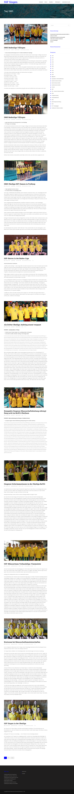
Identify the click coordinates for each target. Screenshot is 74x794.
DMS (18, 49)
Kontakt (23, 773)
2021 (53, 68)
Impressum (24, 771)
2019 (18, 186)
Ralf (13, 49)
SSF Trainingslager (55, 105)
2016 (20, 644)
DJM (52, 89)
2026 (53, 74)
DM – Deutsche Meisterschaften (58, 91)
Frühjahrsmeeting (55, 95)
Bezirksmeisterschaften (56, 85)
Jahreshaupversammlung (56, 101)
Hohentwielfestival (55, 97)
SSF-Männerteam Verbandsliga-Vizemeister (22, 564)
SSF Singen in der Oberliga (15, 723)
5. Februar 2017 (7, 486)
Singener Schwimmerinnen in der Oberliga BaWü (24, 484)
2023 (17, 49)
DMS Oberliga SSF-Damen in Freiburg (19, 184)
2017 (21, 486)
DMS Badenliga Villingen (14, 47)
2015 (53, 55)
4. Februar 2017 (7, 566)
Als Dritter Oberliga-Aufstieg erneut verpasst (22, 325)
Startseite (41, 2)
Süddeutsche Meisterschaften (57, 108)
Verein (46, 2)
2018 (18, 326)
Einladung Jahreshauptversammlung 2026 (57, 37)
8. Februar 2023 (7, 49)
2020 (18, 119)
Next (12, 757)
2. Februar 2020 (7, 119)
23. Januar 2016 (7, 644)
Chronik (53, 87)
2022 (53, 70)
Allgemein (53, 76)
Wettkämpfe (57, 2)
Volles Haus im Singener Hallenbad (56, 38)
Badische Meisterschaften (56, 80)
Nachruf (51, 41)
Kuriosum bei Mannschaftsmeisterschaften (22, 642)
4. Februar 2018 (7, 326)
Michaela (13, 119)
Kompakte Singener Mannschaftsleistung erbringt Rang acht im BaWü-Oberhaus (25, 412)
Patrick (13, 326)
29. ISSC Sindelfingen (54, 40)
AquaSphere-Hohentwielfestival (57, 78)
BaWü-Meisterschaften (56, 82)
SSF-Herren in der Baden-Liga (16, 258)
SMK (52, 103)
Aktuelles (51, 2)
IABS (53, 99)
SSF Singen (10, 2)
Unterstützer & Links (66, 2)
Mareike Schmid (14, 486)
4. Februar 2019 (7, 186)
